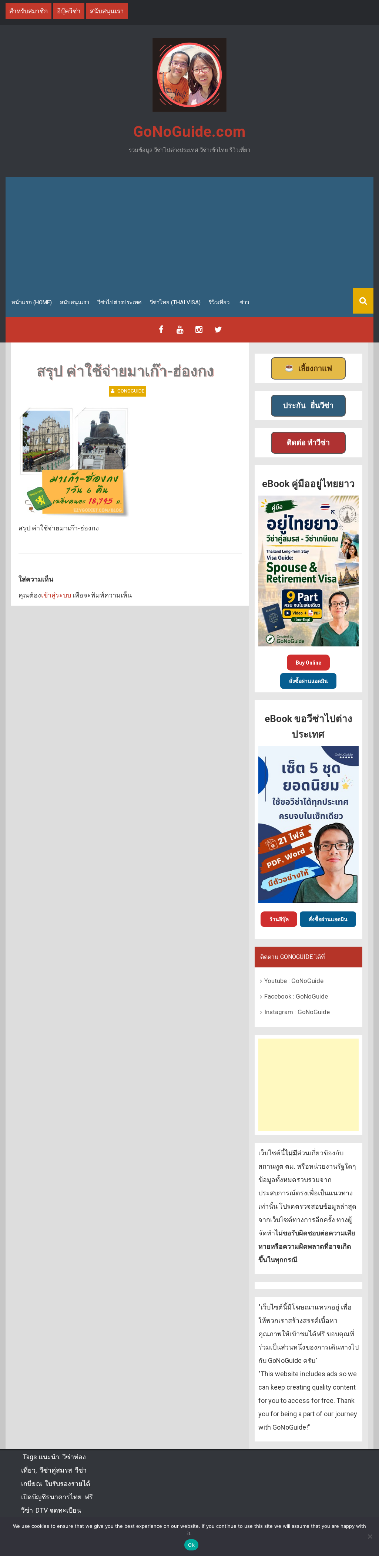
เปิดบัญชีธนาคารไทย (51, 1497)
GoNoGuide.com (189, 131)
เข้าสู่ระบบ (56, 595)
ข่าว (244, 302)
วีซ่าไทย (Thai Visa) (175, 302)
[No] (369, 1536)
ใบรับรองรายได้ (67, 1483)
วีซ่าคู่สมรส (56, 1470)
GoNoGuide (130, 391)
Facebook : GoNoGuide (296, 996)
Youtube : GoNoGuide (293, 980)
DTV (41, 1510)
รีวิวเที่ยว (219, 302)
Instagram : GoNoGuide (297, 1012)
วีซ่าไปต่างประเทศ (119, 302)
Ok (191, 1545)
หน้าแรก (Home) (31, 302)
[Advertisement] (189, 232)
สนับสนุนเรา (74, 302)
